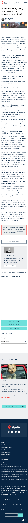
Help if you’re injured (6, 447)
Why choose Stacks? (6, 462)
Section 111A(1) (5, 170)
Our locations (4, 457)
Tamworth (7, 19)
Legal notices (17, 499)
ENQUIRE (18, 2)
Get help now (14, 321)
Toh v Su (10, 76)
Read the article (5, 397)
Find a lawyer (14, 328)
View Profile (9, 265)
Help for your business (7, 449)
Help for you (4, 444)
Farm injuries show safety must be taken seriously (14, 474)
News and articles (6, 452)
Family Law (4, 276)
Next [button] (15, 400)
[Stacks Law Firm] (5, 2)
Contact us (4, 464)
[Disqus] (14, 298)
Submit (20, 515)
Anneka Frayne (9, 18)
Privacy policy (7, 499)
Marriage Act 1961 (18, 170)
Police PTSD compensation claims (10, 476)
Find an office (14, 324)
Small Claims (16, 276)
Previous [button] (12, 400)
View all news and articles (14, 406)
